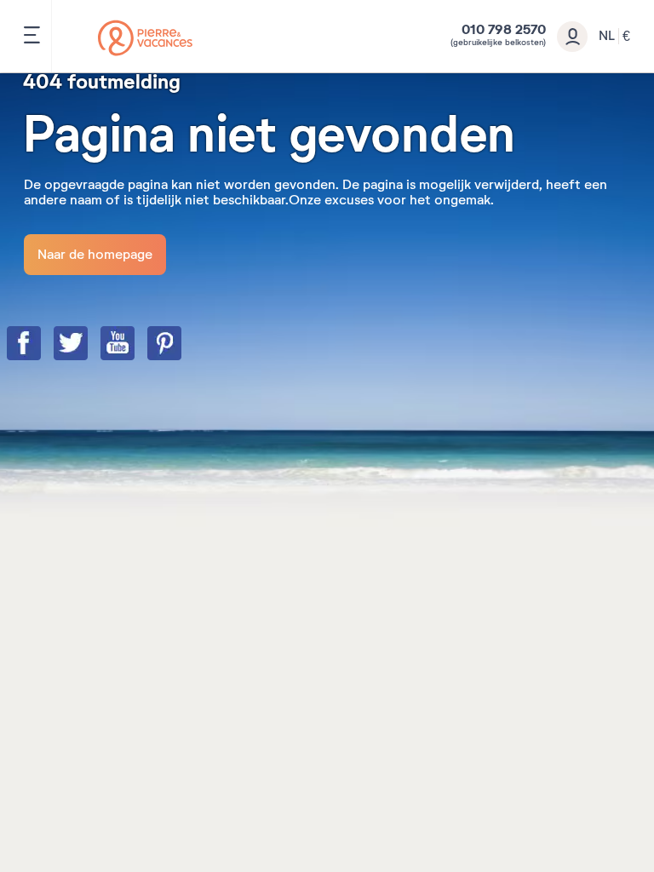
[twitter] (88, 345)
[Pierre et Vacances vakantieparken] (145, 38)
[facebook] (41, 345)
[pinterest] (181, 345)
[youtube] (135, 345)
